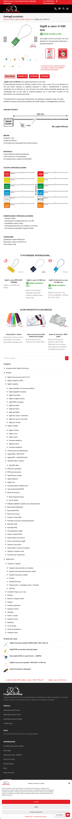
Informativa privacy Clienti (12, 714)
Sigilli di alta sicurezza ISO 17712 (18, 377)
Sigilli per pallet (14, 405)
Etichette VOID (12, 524)
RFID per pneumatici (14, 472)
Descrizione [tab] (10, 76)
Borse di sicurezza (13, 492)
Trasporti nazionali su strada (18, 575)
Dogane (10, 602)
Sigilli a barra (13, 437)
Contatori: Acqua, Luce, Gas (16, 592)
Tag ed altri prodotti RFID (15, 489)
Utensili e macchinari (14, 544)
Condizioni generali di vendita (13, 746)
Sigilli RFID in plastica (16, 402)
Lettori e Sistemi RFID (14, 534)
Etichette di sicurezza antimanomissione (20, 521)
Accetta (36, 802)
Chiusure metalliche (15, 447)
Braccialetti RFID (13, 510)
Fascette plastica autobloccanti (17, 486)
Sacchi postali (13, 500)
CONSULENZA (7, 3)
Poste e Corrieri (12, 615)
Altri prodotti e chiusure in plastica (18, 548)
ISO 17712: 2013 (9, 759)
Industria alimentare (14, 605)
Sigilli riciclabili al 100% (15, 380)
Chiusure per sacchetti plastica (17, 450)
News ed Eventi (9, 772)
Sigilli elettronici (12, 479)
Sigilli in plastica (12, 384)
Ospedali (10, 612)
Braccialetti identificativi (15, 507)
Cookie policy (8, 723)
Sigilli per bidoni (14, 412)
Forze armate (11, 626)
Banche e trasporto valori (15, 598)
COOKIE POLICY (29, 816)
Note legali (7, 750)
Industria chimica (13, 609)
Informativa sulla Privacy (40, 816)
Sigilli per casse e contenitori (18, 415)
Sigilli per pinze (14, 444)
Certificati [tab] (34, 76)
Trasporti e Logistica (14, 563)
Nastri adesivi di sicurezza (16, 538)
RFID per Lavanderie (14, 468)
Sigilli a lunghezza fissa (17, 398)
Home (5, 19)
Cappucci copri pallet (14, 517)
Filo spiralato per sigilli (14, 531)
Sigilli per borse (14, 409)
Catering (12, 588)
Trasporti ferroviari (15, 581)
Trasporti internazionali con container (21, 568)
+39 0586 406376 (49, 1)
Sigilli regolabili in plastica (17, 392)
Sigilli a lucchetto (14, 395)
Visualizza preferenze (36, 812)
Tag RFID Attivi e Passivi (15, 461)
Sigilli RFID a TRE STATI (15, 454)
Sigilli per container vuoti (15, 551)
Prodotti (11, 19)
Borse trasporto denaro (16, 497)
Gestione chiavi (12, 632)
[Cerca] (66, 358)
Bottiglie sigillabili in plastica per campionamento (23, 504)
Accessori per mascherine (16, 555)
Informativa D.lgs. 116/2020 (13, 755)
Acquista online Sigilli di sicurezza (17, 368)
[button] (69, 783)
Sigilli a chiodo (14, 430)
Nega (36, 807)
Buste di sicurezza (13, 514)
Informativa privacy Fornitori (13, 719)
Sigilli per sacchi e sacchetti (18, 419)
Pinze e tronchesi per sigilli (16, 541)
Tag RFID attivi (14, 465)
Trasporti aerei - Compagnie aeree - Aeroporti (24, 585)
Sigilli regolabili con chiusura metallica (21, 388)
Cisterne (11, 578)
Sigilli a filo (11, 482)
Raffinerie (10, 622)
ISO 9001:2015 (9, 764)
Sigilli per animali (14, 422)
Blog (5, 768)
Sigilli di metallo (19, 19)
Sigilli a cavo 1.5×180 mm (57, 680)
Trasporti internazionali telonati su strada (22, 571)
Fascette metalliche (15, 440)
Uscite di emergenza (14, 629)
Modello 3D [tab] (22, 76)
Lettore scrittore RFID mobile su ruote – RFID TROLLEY (24, 680)
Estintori (10, 595)
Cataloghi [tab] (45, 76)
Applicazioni (10, 559)
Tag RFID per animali (14, 475)
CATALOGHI (32, 1)
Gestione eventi (12, 619)
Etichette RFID (12, 527)
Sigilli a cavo (29, 19)
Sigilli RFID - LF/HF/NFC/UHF (17, 457)
